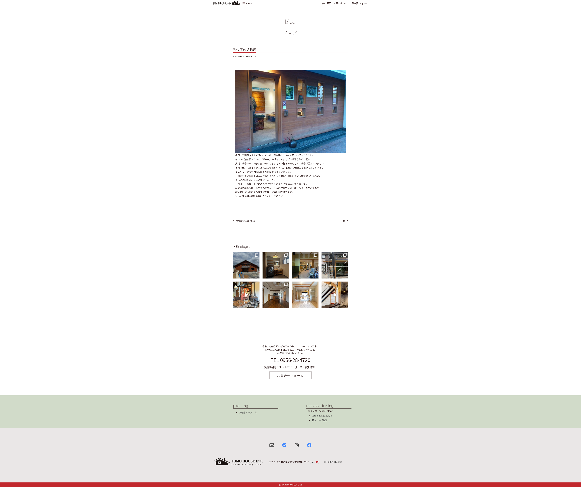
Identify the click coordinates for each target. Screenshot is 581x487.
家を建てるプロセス (249, 412)
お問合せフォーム (290, 375)
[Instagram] (256, 276)
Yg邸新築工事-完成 (245, 220)
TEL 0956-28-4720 (290, 359)
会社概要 (326, 3)
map (313, 462)
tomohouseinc (246, 255)
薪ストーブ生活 (320, 420)
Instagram (245, 246)
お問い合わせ (340, 3)
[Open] (246, 265)
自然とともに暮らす (322, 415)
